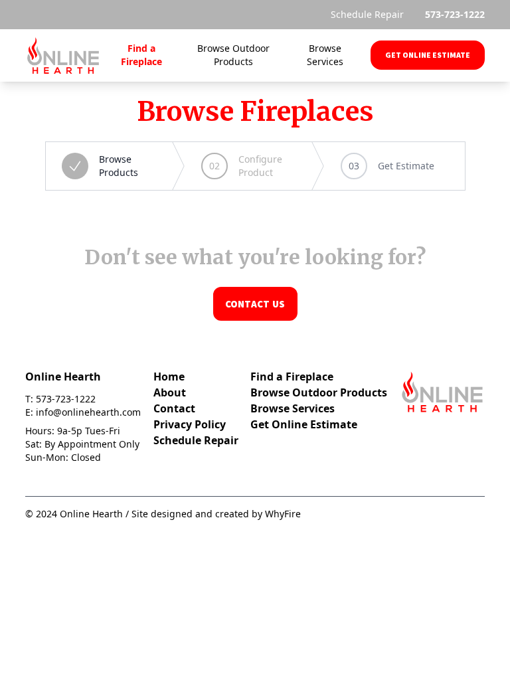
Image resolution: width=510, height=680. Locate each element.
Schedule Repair (367, 14)
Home (169, 376)
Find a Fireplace (141, 55)
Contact (174, 408)
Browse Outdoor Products (233, 55)
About (169, 392)
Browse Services (325, 55)
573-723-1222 (455, 14)
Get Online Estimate (427, 55)
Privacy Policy (189, 424)
